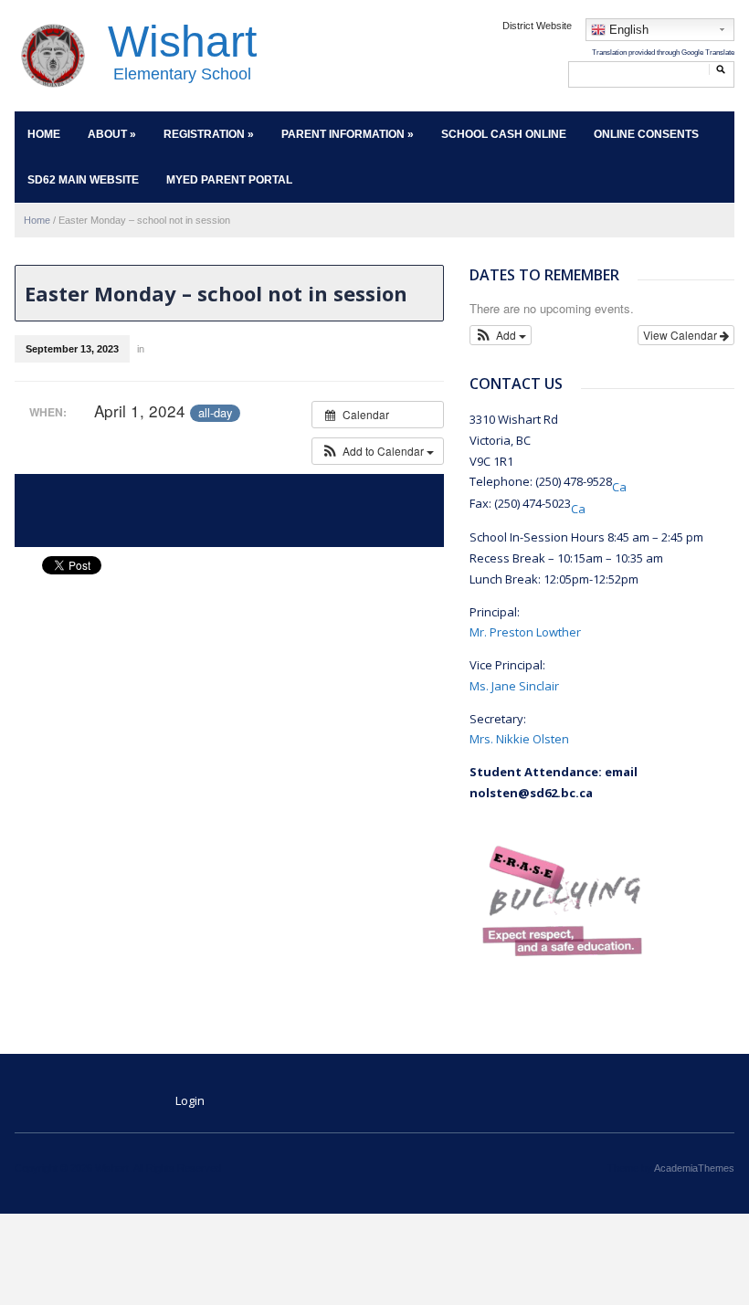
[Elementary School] (52, 54)
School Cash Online (503, 134)
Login (190, 1100)
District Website (537, 25)
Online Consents (646, 134)
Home (43, 134)
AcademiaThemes (694, 1168)
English (627, 30)
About (112, 134)
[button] (377, 451)
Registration (209, 134)
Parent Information (347, 134)
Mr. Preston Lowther (525, 632)
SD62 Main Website (83, 180)
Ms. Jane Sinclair (514, 686)
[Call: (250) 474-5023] (578, 505)
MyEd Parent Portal (229, 180)
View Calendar (681, 334)
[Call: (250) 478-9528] (619, 483)
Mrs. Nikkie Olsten (519, 739)
